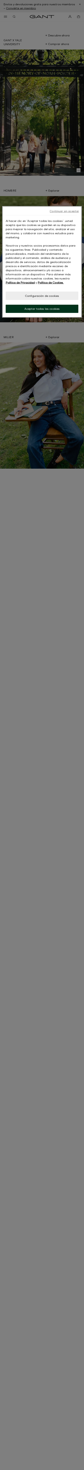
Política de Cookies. (51, 282)
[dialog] (42, 262)
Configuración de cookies (42, 295)
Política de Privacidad (20, 282)
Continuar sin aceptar (64, 211)
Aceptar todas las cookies (42, 308)
